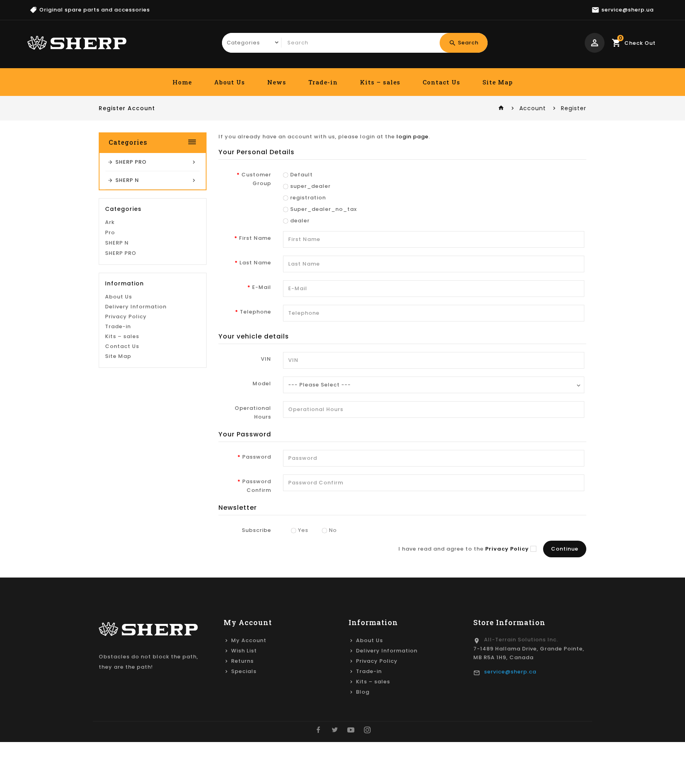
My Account (248, 640)
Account (532, 108)
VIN (266, 359)
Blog (362, 692)
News (276, 82)
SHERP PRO (120, 253)
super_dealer (310, 186)
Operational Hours (253, 412)
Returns (242, 661)
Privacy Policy (126, 316)
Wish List (244, 650)
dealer (300, 220)
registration (308, 197)
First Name (255, 238)
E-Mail (261, 287)
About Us (229, 82)
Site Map (497, 82)
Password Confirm (256, 486)
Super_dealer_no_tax (323, 209)
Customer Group (256, 179)
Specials (243, 671)
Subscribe (256, 530)
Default (301, 174)
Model (262, 383)
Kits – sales (380, 82)
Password (256, 457)
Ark (110, 222)
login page (412, 136)
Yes (303, 530)
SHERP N (117, 243)
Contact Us (441, 82)
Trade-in (323, 82)
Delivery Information (135, 306)
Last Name (255, 262)
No (333, 530)
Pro (110, 232)
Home (182, 82)
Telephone (255, 312)
